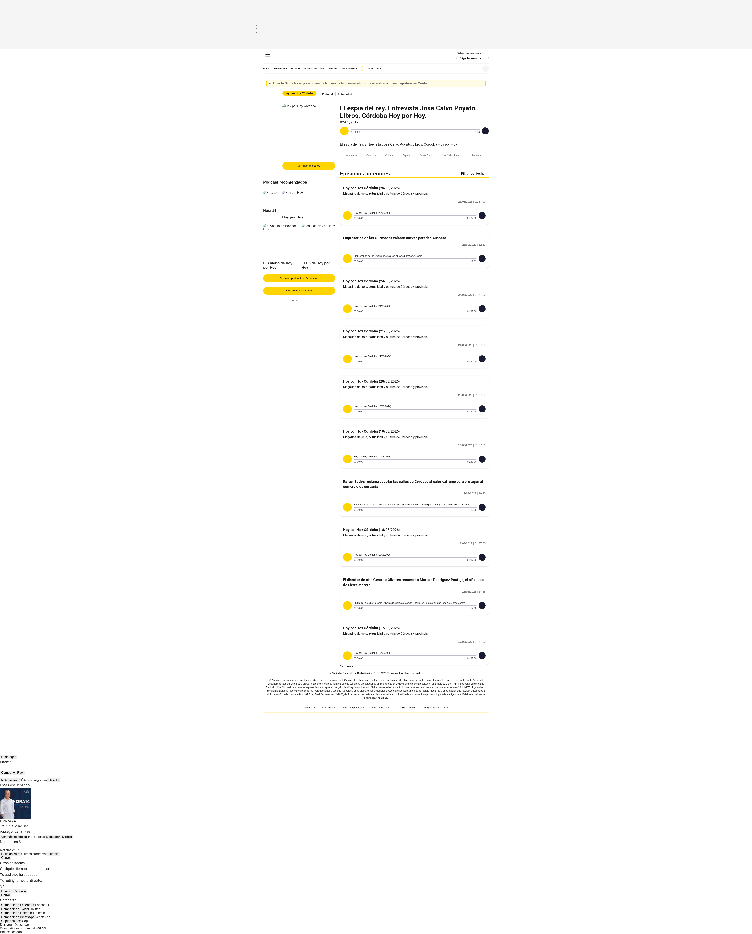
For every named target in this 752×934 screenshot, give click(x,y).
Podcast (327, 94)
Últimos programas (34, 780)
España (406, 155)
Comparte (8, 772)
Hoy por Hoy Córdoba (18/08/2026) (371, 530)
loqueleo (417, 729)
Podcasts (374, 68)
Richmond (328, 729)
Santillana (365, 717)
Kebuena (445, 723)
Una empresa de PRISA (296, 721)
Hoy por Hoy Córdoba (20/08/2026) (371, 381)
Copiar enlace (11, 921)
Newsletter (476, 68)
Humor (295, 68)
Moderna (348, 729)
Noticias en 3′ (10, 780)
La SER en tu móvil (407, 707)
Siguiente (346, 666)
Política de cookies (381, 707)
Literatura (476, 155)
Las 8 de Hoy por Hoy (316, 265)
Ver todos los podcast (299, 290)
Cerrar (481, 83)
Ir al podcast (36, 836)
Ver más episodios (308, 165)
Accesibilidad (328, 707)
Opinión (333, 68)
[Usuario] (485, 68)
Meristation (436, 729)
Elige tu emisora (470, 58)
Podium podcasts (366, 729)
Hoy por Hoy (292, 217)
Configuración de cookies (436, 707)
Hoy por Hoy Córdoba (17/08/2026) (371, 628)
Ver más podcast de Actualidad (299, 278)
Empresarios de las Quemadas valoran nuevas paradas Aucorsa (394, 238)
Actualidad (345, 94)
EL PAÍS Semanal (412, 723)
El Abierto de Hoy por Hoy (277, 265)
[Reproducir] (344, 131)
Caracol (447, 717)
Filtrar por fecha (472, 173)
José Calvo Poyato (451, 155)
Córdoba (371, 155)
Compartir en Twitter (15, 909)
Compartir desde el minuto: (22, 928)
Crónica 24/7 (9, 821)
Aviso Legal (309, 707)
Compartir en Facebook (17, 905)
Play (20, 772)
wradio (368, 723)
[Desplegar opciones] (485, 130)
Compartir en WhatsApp (17, 917)
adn (432, 717)
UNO (356, 723)
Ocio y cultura (314, 68)
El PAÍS (330, 717)
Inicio (266, 68)
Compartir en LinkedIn (16, 913)
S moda (400, 729)
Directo (54, 780)
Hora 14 (269, 211)
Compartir (53, 836)
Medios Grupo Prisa (296, 730)
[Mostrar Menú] (268, 56)
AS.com (419, 717)
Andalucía (351, 155)
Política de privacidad (353, 707)
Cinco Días (383, 723)
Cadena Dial (398, 723)
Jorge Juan (426, 155)
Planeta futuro (428, 723)
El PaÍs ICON (383, 729)
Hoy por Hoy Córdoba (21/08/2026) (371, 331)
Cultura (389, 155)
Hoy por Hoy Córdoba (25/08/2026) (371, 188)
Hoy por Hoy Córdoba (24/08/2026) (371, 281)
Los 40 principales (347, 717)
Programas (349, 68)
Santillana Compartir (387, 717)
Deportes (280, 68)
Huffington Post (335, 723)
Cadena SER (376, 56)
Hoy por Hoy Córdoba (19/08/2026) (371, 431)
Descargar (7, 924)
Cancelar (20, 891)
